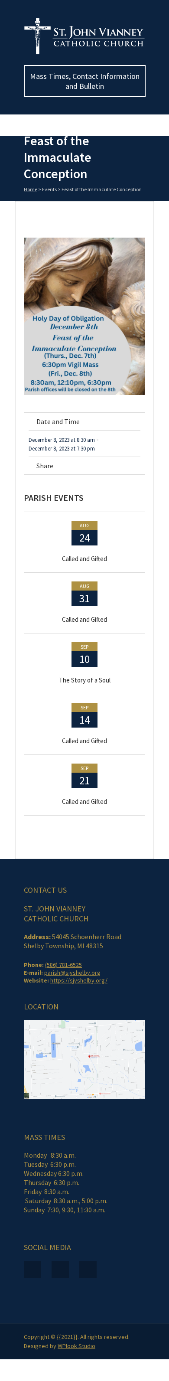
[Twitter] (113, 467)
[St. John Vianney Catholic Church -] (84, 52)
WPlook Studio (76, 1346)
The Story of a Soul (84, 680)
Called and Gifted (84, 559)
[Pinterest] (125, 467)
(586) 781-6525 (63, 965)
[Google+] (137, 467)
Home (30, 189)
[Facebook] (101, 467)
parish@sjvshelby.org (72, 972)
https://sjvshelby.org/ (78, 980)
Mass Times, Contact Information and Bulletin (85, 81)
